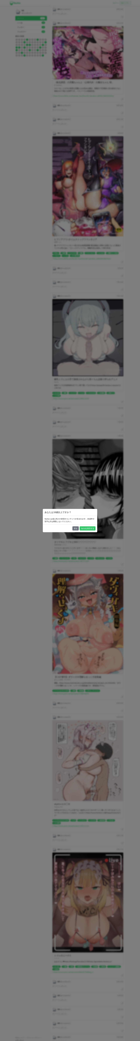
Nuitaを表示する (87, 528)
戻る (75, 528)
